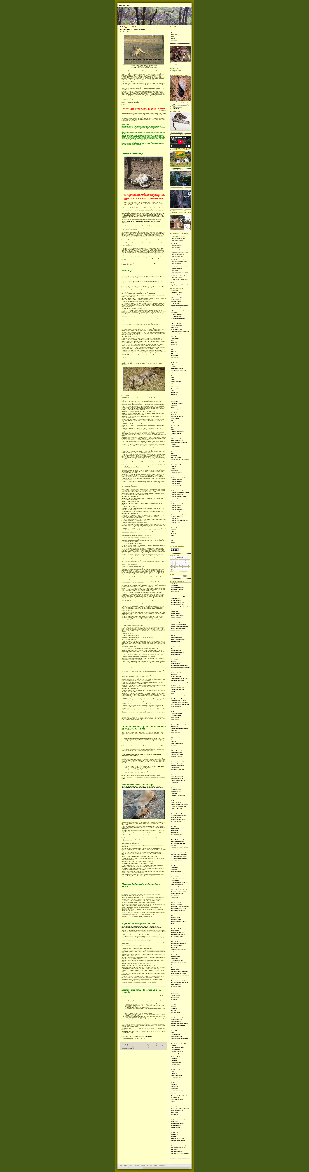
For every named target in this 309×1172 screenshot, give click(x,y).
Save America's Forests (176, 986)
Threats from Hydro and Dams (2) (177, 256)
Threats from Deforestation (177, 479)
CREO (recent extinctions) (176, 713)
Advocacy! (143, 1165)
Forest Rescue (174, 793)
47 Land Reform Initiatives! (176, 334)
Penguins (173, 429)
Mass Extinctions (174, 887)
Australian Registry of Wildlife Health (179, 620)
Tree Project (173, 1082)
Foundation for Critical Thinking (178, 795)
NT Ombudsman (152, 1045)
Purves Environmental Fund (177, 960)
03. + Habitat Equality (175, 294)
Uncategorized (174, 533)
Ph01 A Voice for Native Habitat (177, 431)
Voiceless (173, 1101)
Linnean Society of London (177, 884)
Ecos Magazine (174, 745)
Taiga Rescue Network (175, 1034)
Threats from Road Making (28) (177, 265)
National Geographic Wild (176, 904)
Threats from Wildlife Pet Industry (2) (178, 273)
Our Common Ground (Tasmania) (178, 952)
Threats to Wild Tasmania (176, 527)
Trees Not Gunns (174, 1086)
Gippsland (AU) (174, 388)
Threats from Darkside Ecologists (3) (178, 238)
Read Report (143, 768)
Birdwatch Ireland (174, 648)
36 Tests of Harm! (174, 327)
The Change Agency (175, 1049)
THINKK (172, 1071)
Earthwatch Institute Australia (177, 734)
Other (172, 423)
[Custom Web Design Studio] (125, 1167)
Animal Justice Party (175, 598)
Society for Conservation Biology (178, 1017)
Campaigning (137, 1165)
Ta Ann (172, 1032)
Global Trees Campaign (176, 817)
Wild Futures (173, 1116)
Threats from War (174, 518)
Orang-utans (173, 422)
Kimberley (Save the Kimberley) (177, 873)
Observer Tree (174, 947)
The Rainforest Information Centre (178, 1066)
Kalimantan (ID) (174, 401)
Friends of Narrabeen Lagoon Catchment (179, 804)
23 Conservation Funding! (176, 314)
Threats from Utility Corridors (177, 516)
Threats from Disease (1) (176, 243)
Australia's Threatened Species (177, 607)
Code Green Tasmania (175, 696)
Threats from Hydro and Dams (177, 498)
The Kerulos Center (175, 1054)
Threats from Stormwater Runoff (178, 512)
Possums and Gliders (175, 446)
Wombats (173, 542)
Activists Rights (174, 585)
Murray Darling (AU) (175, 418)
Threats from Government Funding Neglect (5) (180, 250)
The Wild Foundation (175, 1067)
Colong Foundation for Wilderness (178, 698)
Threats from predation (176, 507)
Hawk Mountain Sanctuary (176, 834)
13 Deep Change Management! (177, 307)
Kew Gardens (174, 869)
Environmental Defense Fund (177, 763)
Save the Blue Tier (175, 993)
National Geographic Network (177, 902)
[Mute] (186, 146)
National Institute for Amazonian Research (180, 906)
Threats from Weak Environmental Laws (179, 520)
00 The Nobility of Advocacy (177, 292)
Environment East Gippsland (177, 754)
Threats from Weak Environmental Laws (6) (179, 272)
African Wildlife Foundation (177, 589)
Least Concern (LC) (175, 409)
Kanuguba (173, 865)
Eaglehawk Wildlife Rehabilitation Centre (179, 728)
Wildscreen (173, 1136)
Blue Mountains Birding (176, 654)
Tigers (172, 531)
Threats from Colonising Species (178, 475)
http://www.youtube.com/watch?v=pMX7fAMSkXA (141, 1036)
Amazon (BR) (174, 342)
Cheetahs (173, 364)
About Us (125, 1165)
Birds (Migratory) (174, 357)
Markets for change (175, 886)
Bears (172, 353)
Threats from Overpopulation (177, 501)
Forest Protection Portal (176, 791)
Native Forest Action (175, 912)
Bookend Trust (174, 661)
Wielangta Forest (174, 1114)
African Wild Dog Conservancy (177, 587)
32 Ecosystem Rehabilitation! (177, 323)
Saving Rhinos (174, 1004)
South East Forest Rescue (176, 1021)
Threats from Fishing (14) (176, 249)
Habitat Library (161, 1165)
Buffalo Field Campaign (176, 669)
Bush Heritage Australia (176, 672)
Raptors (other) (174, 451)
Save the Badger (174, 991)
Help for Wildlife (174, 837)
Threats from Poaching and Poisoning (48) (179, 261)
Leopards (173, 410)
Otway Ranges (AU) (175, 425)
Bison (172, 359)
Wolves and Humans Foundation (178, 1140)
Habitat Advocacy (174, 392)
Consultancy (131, 1165)
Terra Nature (173, 1045)
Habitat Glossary (174, 40)
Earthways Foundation (176, 737)
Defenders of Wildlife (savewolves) (178, 724)
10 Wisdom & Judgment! (176, 301)
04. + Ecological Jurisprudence (177, 295)
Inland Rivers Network (175, 849)
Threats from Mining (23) (176, 257)
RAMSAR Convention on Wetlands (178, 973)
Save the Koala (174, 999)
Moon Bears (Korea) (175, 895)
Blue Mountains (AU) (175, 360)
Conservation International (176, 708)
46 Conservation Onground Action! (178, 333)
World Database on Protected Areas (178, 1147)
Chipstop (173, 691)
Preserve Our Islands (175, 956)
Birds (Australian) (174, 355)
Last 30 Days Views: (174, 70)
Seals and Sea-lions (175, 462)
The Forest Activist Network (177, 1051)
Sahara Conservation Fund (176, 984)
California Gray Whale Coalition (177, 680)
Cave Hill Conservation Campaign (178, 685)
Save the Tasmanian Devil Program (178, 1002)
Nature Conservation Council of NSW (179, 926)
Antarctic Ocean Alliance (176, 600)
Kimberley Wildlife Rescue (176, 876)
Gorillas (172, 390)
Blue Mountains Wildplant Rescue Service (180, 657)
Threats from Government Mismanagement (180, 492)
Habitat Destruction (175, 828)
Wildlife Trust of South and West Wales (179, 1132)
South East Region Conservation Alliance (180, 1023)
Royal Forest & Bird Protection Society (179, 980)
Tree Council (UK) (174, 1080)
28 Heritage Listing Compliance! (178, 318)
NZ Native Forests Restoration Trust (178, 943)
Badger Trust (173, 635)
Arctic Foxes (173, 346)
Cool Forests (173, 711)
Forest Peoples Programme (177, 787)
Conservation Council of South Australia (179, 702)
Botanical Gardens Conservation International (180, 667)
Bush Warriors (174, 674)
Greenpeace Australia (175, 824)
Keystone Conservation (176, 871)
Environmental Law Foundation (177, 765)
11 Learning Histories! (175, 303)
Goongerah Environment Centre (178, 819)
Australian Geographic (176, 613)
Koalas (172, 407)
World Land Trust (174, 1149)
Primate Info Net (174, 958)
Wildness (173, 36)
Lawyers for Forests (175, 880)
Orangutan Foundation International (178, 949)
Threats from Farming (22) (176, 247)
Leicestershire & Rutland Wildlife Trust (179, 882)
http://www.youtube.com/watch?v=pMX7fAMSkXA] (145, 67)
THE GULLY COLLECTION (176, 472)
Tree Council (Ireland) (175, 1079)
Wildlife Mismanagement (176, 1125)
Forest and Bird (174, 782)
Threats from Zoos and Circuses (178, 525)
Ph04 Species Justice (175, 435)
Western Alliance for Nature (177, 1110)
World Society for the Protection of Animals (180, 1153)
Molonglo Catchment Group (177, 893)
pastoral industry (159, 1045)
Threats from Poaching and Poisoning (179, 503)
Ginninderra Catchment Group (177, 813)
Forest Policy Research (176, 789)
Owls (172, 427)
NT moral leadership (145, 1045)
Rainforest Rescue (175, 969)
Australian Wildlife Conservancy (178, 630)
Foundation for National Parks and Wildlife (180, 797)
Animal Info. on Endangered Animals (179, 596)
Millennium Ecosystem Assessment (178, 891)
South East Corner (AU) (176, 464)
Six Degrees (173, 1014)
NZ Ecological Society (175, 941)
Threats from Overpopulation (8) (177, 259)
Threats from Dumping (176, 485)
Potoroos (173, 448)
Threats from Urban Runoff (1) (177, 268)
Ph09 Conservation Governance (177, 440)
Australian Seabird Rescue (176, 622)
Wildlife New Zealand (175, 1127)
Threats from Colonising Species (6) (178, 236)
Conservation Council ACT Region (178, 700)
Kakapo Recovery (174, 863)
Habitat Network (174, 830)
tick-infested (135, 1046)
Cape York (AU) (174, 362)
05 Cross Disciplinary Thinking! (177, 297)
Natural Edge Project (175, 917)
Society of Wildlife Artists (176, 1019)
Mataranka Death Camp (152, 1044)
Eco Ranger (173, 741)
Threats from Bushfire (175, 474)
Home (121, 1165)
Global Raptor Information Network (178, 815)
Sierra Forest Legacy (175, 1012)
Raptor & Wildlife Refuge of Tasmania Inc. (180, 975)
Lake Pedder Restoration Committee (178, 878)
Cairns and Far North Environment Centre (180, 678)
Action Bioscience (175, 583)
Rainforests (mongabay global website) (179, 971)
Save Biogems (174, 988)
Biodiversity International (176, 643)
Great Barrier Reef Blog (176, 821)
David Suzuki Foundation (176, 721)
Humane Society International (177, 841)
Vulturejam (173, 1103)
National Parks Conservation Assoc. (178, 910)
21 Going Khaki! (174, 312)
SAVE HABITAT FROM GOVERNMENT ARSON (180, 461)
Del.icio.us (130, 1048)
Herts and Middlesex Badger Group (178, 839)
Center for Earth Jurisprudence (177, 687)
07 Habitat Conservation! (176, 299)
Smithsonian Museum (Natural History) (179, 1015)
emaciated (133, 1044)
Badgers (173, 349)
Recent (171, 108)
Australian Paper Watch (176, 617)
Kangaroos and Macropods (177, 403)
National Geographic (175, 900)
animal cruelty (126, 1043)
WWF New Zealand (175, 1156)
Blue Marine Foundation (176, 650)
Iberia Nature (173, 845)
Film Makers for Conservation (177, 778)
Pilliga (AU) (173, 444)
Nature (172, 923)
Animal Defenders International (177, 594)
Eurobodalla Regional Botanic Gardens (179, 772)
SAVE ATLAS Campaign (176, 457)
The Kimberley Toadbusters (177, 1056)
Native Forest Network (175, 913)
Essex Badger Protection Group (177, 769)
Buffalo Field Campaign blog (177, 670)
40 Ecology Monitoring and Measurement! (180, 331)
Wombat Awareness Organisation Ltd (179, 1142)
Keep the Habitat (174, 867)
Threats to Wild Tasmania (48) (177, 277)
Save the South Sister (175, 1001)
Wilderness (173, 537)
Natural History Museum (176, 919)
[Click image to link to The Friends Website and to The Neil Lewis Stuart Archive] (180, 159)
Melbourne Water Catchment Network (179, 889)
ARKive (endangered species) (177, 604)
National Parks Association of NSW (178, 908)
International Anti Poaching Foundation (179, 852)
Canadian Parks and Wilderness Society (179, 682)
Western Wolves (174, 1112)
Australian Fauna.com (175, 611)
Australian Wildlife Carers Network (178, 628)
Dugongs (173, 375)
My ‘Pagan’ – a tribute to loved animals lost (179, 279)
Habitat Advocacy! (174, 32)
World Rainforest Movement (177, 1151)
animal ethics (132, 1043)
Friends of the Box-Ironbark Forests (178, 806)
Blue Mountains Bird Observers (177, 652)
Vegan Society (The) (175, 1097)
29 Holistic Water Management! (177, 320)
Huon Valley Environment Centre (178, 843)
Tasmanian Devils (174, 470)
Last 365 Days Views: (174, 71)
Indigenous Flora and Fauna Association (179, 847)
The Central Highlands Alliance (177, 1047)
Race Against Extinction (176, 965)
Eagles (172, 377)
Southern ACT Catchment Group (178, 1025)
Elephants (173, 383)
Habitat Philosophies (175, 29)
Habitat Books (174, 394)
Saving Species (174, 1006)
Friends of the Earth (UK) (176, 808)
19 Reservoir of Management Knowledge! (179, 310)
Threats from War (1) (175, 270)
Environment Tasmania (176, 758)
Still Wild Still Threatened (176, 1027)
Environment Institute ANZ (176, 756)
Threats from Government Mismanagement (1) (180, 252)
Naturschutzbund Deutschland (177, 932)
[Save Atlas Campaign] (180, 199)
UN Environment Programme (177, 1090)
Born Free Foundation (175, 663)
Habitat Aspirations (174, 30)
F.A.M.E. (172, 774)
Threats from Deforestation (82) (177, 240)
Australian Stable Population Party (178, 624)
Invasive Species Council (176, 860)
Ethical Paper (174, 771)
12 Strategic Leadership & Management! (179, 305)
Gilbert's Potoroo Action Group (177, 811)
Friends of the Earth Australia (177, 810)
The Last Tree (174, 1060)
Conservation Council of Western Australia (180, 704)
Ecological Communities (176, 381)
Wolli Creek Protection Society (177, 1138)
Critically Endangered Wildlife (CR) (178, 370)
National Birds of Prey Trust (177, 899)
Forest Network (174, 785)
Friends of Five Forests (176, 802)
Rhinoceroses (174, 455)
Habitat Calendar (174, 38)
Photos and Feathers (175, 954)
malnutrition (145, 1044)
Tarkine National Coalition (176, 1036)
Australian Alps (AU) (175, 347)
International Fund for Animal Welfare (179, 854)
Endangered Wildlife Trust (176, 752)
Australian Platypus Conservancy (178, 619)
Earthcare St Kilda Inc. (175, 732)
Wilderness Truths (175, 1117)
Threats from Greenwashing (177, 494)
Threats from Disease (175, 483)
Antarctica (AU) (174, 344)
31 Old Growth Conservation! (177, 321)
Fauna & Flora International (177, 776)
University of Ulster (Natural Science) (179, 1095)
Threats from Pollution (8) (176, 263)
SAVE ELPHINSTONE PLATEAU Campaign (180, 459)
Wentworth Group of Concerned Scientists (180, 1108)
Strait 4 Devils (174, 1028)
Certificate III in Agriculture (151, 1043)
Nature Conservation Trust (176, 928)
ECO (172, 739)
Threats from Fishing (175, 488)
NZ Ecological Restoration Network (178, 939)
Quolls (172, 449)
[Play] (172, 146)
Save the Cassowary (175, 995)
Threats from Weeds (175, 522)
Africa (172, 340)
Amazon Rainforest (175, 591)
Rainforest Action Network (176, 967)
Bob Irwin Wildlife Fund (176, 659)
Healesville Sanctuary (175, 836)
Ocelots (172, 420)
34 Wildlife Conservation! (176, 325)
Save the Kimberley (175, 997)
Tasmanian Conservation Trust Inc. (178, 1040)
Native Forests (174, 915)
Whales (172, 535)
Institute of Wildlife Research (177, 850)
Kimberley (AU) (174, 405)
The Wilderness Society (176, 1069)
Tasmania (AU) (174, 468)
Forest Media (173, 784)
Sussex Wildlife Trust (175, 1030)
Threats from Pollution (176, 505)
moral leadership (125, 1045)
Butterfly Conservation (176, 676)
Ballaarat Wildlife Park (175, 641)
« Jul (171, 570)
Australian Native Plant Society (177, 615)
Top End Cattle (141, 1046)
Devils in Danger (174, 726)
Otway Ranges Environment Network (179, 951)
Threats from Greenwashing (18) (177, 254)
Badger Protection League (176, 633)
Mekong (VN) (173, 414)
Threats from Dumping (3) (176, 245)
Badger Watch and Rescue (176, 637)
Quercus (173, 964)
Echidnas (173, 379)
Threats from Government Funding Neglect (180, 490)
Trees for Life (174, 1084)
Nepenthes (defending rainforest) (178, 934)
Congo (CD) (173, 366)
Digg (133, 1048)
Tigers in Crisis (174, 1073)
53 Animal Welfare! (175, 338)
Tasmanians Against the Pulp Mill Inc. (179, 1043)
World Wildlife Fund (175, 1155)
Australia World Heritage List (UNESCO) (179, 606)
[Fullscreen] (189, 146)
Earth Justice (174, 730)
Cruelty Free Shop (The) (176, 715)
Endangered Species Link (176, 750)
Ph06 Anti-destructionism (176, 438)
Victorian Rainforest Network (177, 1099)
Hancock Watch (174, 832)
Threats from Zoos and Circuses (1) (178, 275)
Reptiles (172, 453)
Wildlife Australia (174, 1121)
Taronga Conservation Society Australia (179, 1038)
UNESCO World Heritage (176, 1093)
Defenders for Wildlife (175, 722)
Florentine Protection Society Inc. (178, 780)
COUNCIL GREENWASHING (177, 368)
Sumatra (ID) (173, 466)
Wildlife (172, 538)
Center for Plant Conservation (177, 689)
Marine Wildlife (174, 412)
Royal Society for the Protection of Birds (179, 982)
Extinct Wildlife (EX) (175, 386)
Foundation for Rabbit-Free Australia (179, 798)
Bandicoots (173, 351)
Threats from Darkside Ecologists (178, 477)
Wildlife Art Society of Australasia (178, 1119)
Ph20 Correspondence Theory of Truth (179, 442)
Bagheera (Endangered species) (178, 639)
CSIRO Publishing (175, 717)
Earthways (173, 735)
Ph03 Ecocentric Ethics (176, 433)
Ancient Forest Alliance (176, 593)
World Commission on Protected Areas (179, 1145)
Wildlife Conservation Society (177, 1123)
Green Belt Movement (175, 823)
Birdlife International (175, 646)
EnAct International (175, 748)
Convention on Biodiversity (177, 709)
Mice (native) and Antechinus (177, 416)
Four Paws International (176, 800)
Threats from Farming (128, 1046)
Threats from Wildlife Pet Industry (178, 524)
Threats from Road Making (176, 509)
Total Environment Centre (176, 1075)
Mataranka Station (161, 1044)
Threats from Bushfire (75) (176, 234)
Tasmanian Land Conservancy (177, 1041)
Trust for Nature (174, 1088)
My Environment (174, 897)
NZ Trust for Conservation (176, 945)
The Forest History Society (176, 1053)
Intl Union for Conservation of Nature (179, 858)
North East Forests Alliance (177, 936)
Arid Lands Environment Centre (177, 602)
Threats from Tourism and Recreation (179, 514)
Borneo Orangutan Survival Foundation (179, 665)
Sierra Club (173, 1010)
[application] (180, 142)
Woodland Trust (174, 1143)
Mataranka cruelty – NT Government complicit (132, 29)
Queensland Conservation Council (178, 962)
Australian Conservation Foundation (179, 609)
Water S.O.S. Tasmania (175, 1106)
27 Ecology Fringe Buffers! (176, 316)
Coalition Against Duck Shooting (178, 695)
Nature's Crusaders (175, 930)
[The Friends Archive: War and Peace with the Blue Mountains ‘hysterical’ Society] (180, 223)
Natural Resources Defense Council (178, 921)
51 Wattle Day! (174, 336)
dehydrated (128, 1044)
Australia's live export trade (140, 1043)
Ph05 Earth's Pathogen (176, 436)
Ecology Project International (177, 743)
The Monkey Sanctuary (176, 1062)
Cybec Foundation (175, 719)
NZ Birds (173, 938)
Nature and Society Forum (176, 925)
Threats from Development (176, 481)
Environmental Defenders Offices (178, 761)
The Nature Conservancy (176, 1064)
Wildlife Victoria (174, 1134)
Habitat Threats (174, 34)
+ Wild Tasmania (174, 290)
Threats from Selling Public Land (178, 511)
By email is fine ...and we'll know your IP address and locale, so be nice (179, 285)
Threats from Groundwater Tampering (179, 496)
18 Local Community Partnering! (178, 308)
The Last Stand (174, 1058)
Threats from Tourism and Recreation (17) (179, 266)
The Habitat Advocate (146, 14)
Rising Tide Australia (175, 978)
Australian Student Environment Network (179, 626)
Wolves (172, 540)
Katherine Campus (139, 1044)
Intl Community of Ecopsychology (178, 856)
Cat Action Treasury (175, 683)
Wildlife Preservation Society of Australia (179, 1129)
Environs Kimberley (175, 767)
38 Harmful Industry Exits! (176, 329)
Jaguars (172, 399)
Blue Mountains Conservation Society (179, 656)
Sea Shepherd (174, 1008)
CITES (172, 693)
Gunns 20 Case (174, 826)
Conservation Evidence (176, 706)
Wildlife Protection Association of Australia (180, 1130)
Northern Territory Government (134, 1045)
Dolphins (173, 373)
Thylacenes (173, 529)
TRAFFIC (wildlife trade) (176, 1077)
